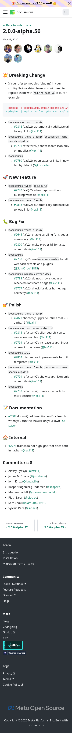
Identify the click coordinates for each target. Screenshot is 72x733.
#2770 (18, 190)
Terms (7, 679)
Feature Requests (14, 590)
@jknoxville (41, 165)
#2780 (18, 161)
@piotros (31, 497)
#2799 (18, 342)
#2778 (12, 446)
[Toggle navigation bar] (5, 12)
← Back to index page (17, 25)
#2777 (18, 288)
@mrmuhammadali (43, 492)
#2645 (18, 235)
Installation (10, 558)
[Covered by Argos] (14, 654)
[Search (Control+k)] (66, 12)
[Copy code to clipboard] (65, 108)
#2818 (18, 127)
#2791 (18, 146)
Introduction (11, 552)
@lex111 (35, 131)
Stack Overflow (13, 584)
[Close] (69, 3)
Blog (6, 621)
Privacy (7, 673)
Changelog (10, 627)
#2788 (18, 259)
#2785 (18, 278)
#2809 (12, 416)
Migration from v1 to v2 (18, 564)
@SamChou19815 (26, 268)
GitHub (7, 632)
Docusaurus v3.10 (29, 3)
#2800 (18, 244)
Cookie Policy (11, 685)
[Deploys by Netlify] (13, 649)
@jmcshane (38, 476)
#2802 (18, 357)
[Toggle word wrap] (59, 108)
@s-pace (31, 508)
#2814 (18, 333)
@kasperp (53, 487)
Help (6, 601)
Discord (8, 595)
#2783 (18, 391)
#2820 (18, 318)
